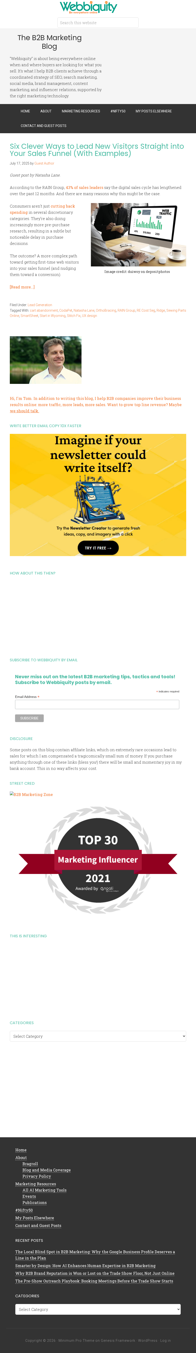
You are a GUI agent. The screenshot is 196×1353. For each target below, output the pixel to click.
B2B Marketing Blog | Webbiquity (98, 7)
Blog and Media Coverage (46, 1169)
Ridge (161, 310)
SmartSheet (29, 316)
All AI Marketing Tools (44, 1190)
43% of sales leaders (84, 187)
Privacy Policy (36, 1176)
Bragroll (30, 1163)
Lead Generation (40, 305)
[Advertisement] (98, 614)
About (21, 1157)
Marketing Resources (35, 1183)
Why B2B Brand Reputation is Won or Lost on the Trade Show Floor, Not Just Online (94, 1273)
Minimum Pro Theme (76, 1340)
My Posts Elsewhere (34, 1217)
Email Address (27, 697)
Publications (34, 1202)
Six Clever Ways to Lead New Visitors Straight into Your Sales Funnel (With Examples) (97, 150)
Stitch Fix (74, 316)
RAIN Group (126, 310)
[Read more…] (22, 286)
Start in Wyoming (52, 316)
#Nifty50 (24, 1210)
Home (21, 1149)
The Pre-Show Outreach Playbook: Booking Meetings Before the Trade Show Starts (94, 1280)
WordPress (148, 1340)
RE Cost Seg (146, 310)
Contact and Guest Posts (38, 1225)
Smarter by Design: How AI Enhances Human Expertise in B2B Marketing (85, 1265)
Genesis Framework (118, 1340)
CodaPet (65, 310)
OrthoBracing (106, 310)
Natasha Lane (84, 310)
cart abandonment (44, 310)
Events (29, 1196)
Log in (165, 1340)
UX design (89, 316)
